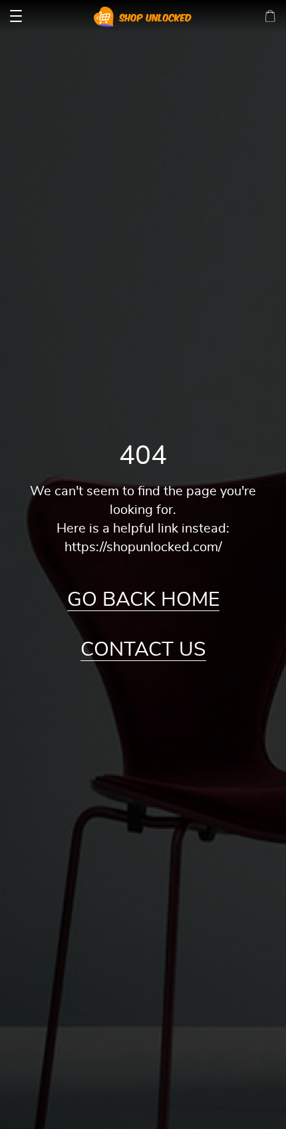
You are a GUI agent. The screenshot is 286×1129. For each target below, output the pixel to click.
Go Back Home (143, 600)
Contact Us (143, 650)
